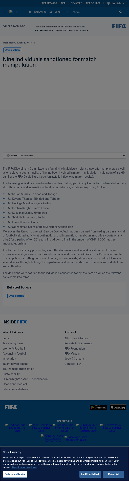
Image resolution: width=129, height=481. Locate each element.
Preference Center (15, 474)
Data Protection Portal (24, 467)
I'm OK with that (90, 474)
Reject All (113, 474)
